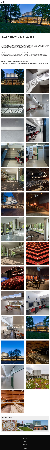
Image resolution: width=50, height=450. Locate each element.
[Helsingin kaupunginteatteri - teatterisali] (37, 179)
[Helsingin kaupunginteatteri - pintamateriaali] (12, 130)
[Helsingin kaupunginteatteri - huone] (37, 130)
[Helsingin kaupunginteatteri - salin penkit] (37, 253)
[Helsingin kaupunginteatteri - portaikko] (37, 229)
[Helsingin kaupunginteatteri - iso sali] (12, 278)
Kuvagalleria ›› (2, 39)
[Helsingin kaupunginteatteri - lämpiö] (12, 179)
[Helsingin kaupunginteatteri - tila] (12, 327)
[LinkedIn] (26, 438)
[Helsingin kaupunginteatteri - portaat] (37, 204)
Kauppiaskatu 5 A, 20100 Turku (25, 442)
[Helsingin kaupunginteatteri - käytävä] (37, 105)
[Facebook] (25, 438)
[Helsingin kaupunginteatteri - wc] (12, 401)
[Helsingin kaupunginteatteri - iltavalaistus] (12, 81)
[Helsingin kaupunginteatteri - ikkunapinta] (12, 105)
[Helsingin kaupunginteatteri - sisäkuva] (37, 81)
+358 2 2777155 (25, 444)
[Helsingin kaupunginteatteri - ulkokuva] (37, 377)
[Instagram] (23, 438)
